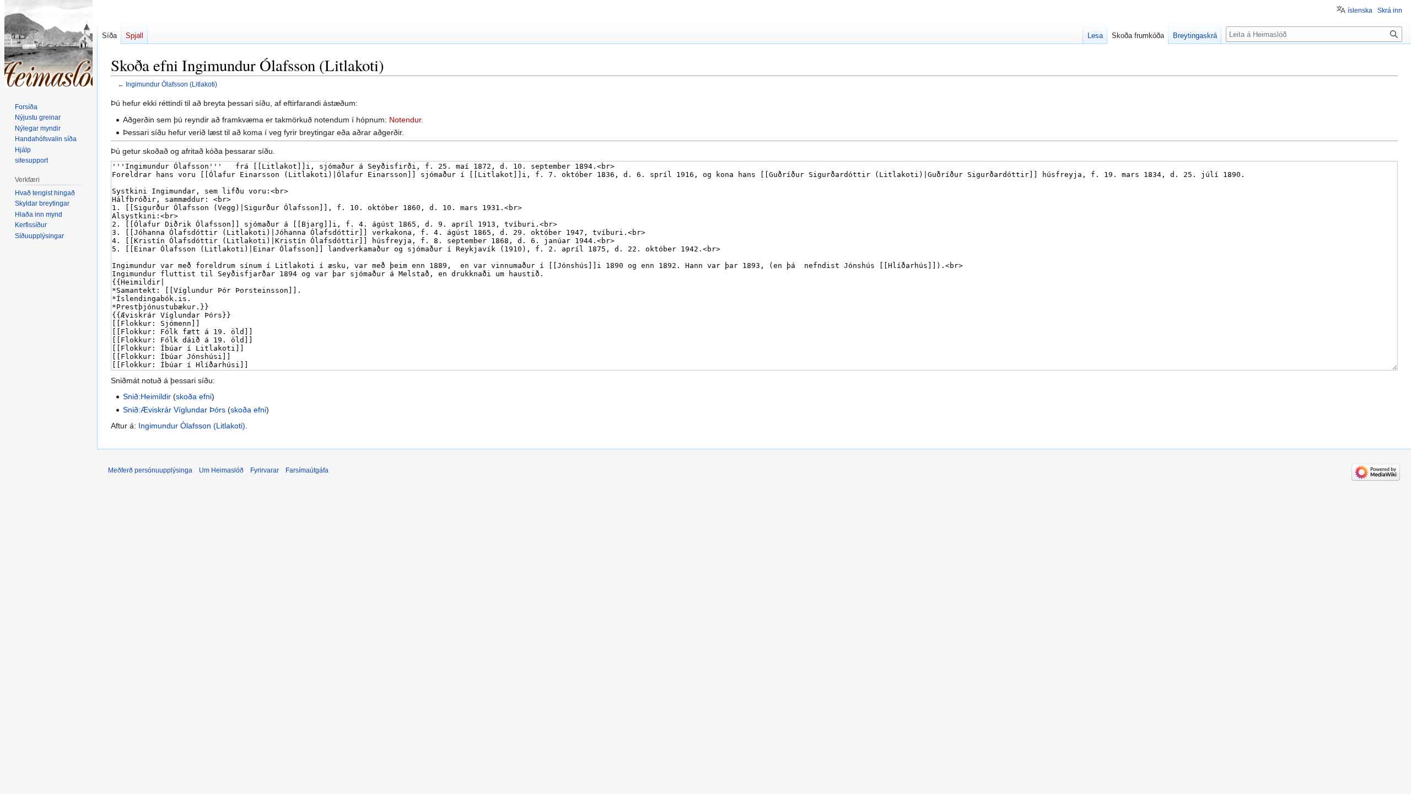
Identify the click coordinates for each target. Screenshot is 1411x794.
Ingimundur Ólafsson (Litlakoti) (171, 84)
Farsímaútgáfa (307, 470)
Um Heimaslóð (221, 470)
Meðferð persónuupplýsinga (150, 470)
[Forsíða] (48, 44)
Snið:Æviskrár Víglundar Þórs (174, 409)
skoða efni (194, 396)
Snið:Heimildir (147, 396)
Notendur (405, 119)
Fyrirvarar (264, 470)
